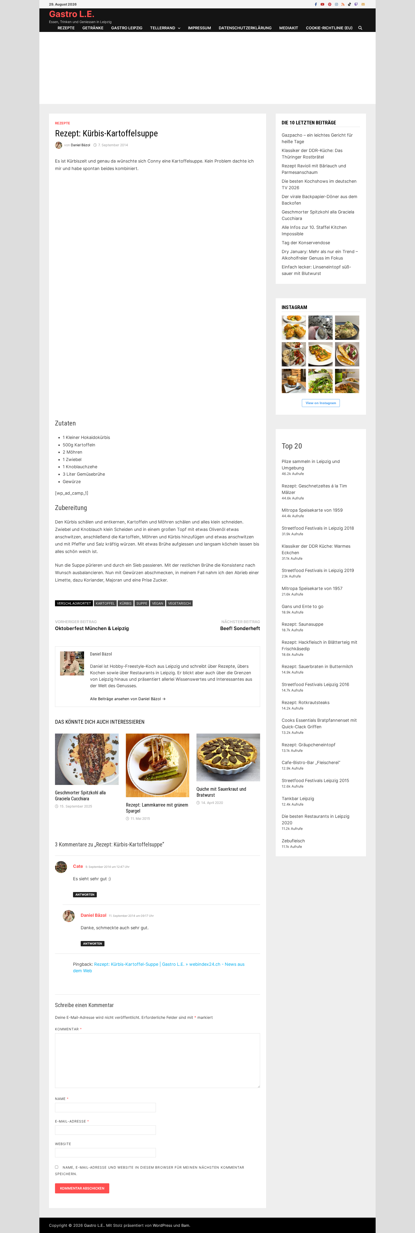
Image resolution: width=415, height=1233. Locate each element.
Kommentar (68, 1029)
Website (63, 1144)
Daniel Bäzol (80, 145)
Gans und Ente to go (302, 606)
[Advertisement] (207, 68)
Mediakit (288, 27)
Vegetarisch (179, 603)
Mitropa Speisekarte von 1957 (312, 588)
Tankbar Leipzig (298, 798)
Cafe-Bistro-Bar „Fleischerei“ (311, 762)
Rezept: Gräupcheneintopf (309, 744)
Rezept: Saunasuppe (302, 624)
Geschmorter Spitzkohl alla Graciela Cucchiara (80, 796)
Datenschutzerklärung (245, 27)
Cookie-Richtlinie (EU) (329, 27)
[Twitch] (356, 3)
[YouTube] (323, 3)
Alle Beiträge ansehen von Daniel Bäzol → (128, 698)
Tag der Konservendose (306, 242)
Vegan (157, 603)
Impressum (199, 27)
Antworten (84, 894)
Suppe (141, 603)
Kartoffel (105, 603)
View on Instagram (321, 403)
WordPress (162, 1225)
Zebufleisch (293, 840)
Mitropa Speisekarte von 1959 (312, 510)
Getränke (93, 27)
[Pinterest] (330, 3)
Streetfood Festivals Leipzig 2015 (315, 780)
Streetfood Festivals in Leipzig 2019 (318, 570)
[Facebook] (316, 3)
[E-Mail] (363, 3)
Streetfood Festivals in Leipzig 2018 (318, 528)
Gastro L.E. (72, 14)
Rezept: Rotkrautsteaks (306, 702)
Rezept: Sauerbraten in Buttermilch (317, 666)
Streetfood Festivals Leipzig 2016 (315, 684)
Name (62, 1099)
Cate (78, 866)
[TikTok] (350, 3)
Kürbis (126, 603)
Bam (185, 1225)
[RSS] (343, 3)
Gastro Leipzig (126, 27)
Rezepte (66, 27)
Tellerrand (162, 27)
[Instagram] (337, 3)
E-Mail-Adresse (72, 1121)
